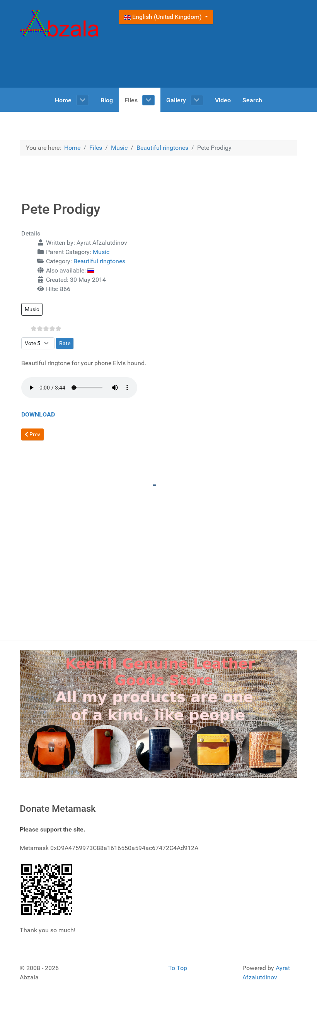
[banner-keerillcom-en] (158, 713)
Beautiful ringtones (99, 261)
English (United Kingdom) (167, 16)
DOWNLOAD (38, 414)
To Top (177, 968)
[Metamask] (47, 888)
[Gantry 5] (59, 24)
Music (101, 252)
